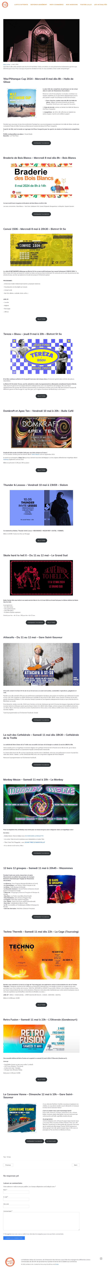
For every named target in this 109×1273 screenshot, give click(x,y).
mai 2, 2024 (15, 64)
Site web (6, 1204)
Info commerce (56, 4)
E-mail (5, 1197)
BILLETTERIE (41, 319)
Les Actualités (100, 4)
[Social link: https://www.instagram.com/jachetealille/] (102, 1258)
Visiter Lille (86, 4)
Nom (5, 1190)
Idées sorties (6, 64)
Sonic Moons (36, 454)
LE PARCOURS (51, 1141)
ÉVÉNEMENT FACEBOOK (41, 143)
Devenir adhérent (38, 4)
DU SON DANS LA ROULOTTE (34, 836)
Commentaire (7, 1211)
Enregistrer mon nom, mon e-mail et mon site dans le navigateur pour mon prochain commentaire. (34, 1234)
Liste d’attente (21, 4)
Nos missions (72, 4)
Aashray (6, 459)
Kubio (57, 1264)
